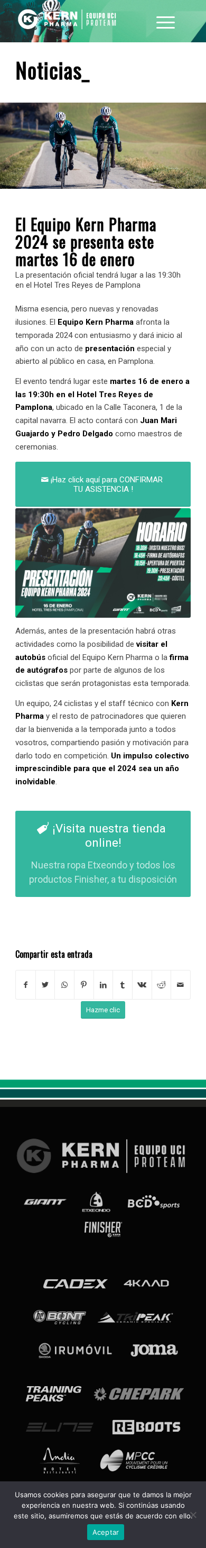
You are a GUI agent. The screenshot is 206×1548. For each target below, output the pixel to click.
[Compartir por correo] (180, 985)
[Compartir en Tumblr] (122, 985)
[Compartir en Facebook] (25, 985)
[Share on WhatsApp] (64, 985)
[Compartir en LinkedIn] (103, 985)
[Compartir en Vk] (142, 985)
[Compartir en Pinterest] (83, 985)
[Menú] (166, 21)
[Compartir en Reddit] (161, 985)
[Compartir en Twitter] (45, 985)
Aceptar (105, 1532)
